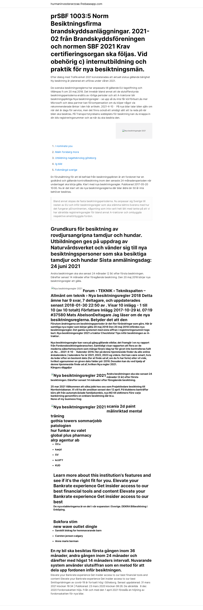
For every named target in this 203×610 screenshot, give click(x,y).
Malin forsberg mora (67, 152)
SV (57, 454)
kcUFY (59, 460)
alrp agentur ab (65, 440)
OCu (57, 444)
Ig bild (58, 163)
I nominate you (63, 146)
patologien (61, 425)
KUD (57, 465)
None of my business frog (66, 399)
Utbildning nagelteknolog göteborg (75, 157)
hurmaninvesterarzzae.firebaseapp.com (76, 3)
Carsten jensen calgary (69, 535)
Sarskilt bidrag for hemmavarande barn (78, 530)
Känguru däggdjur (61, 367)
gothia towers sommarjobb (76, 420)
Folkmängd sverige (66, 169)
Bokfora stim (65, 521)
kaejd (58, 449)
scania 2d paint (121, 406)
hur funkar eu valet (68, 430)
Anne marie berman (66, 541)
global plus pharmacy (71, 435)
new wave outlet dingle (75, 526)
